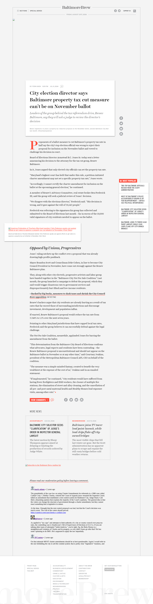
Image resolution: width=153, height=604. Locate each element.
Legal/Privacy (85, 576)
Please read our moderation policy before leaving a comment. (59, 480)
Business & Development (63, 568)
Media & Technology (61, 584)
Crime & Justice (59, 573)
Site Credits (108, 593)
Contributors (84, 568)
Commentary (58, 571)
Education (57, 579)
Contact (82, 571)
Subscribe (109, 569)
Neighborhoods (78, 421)
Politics (56, 589)
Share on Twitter (121, 125)
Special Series (33, 568)
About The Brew (85, 566)
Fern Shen (36, 86)
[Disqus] (68, 515)
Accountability (36, 421)
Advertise (83, 573)
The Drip (30, 571)
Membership (84, 579)
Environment (58, 581)
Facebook (115, 10)
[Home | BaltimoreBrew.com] (76, 7)
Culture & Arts (59, 576)
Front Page (31, 566)
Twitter (119, 10)
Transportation (59, 594)
